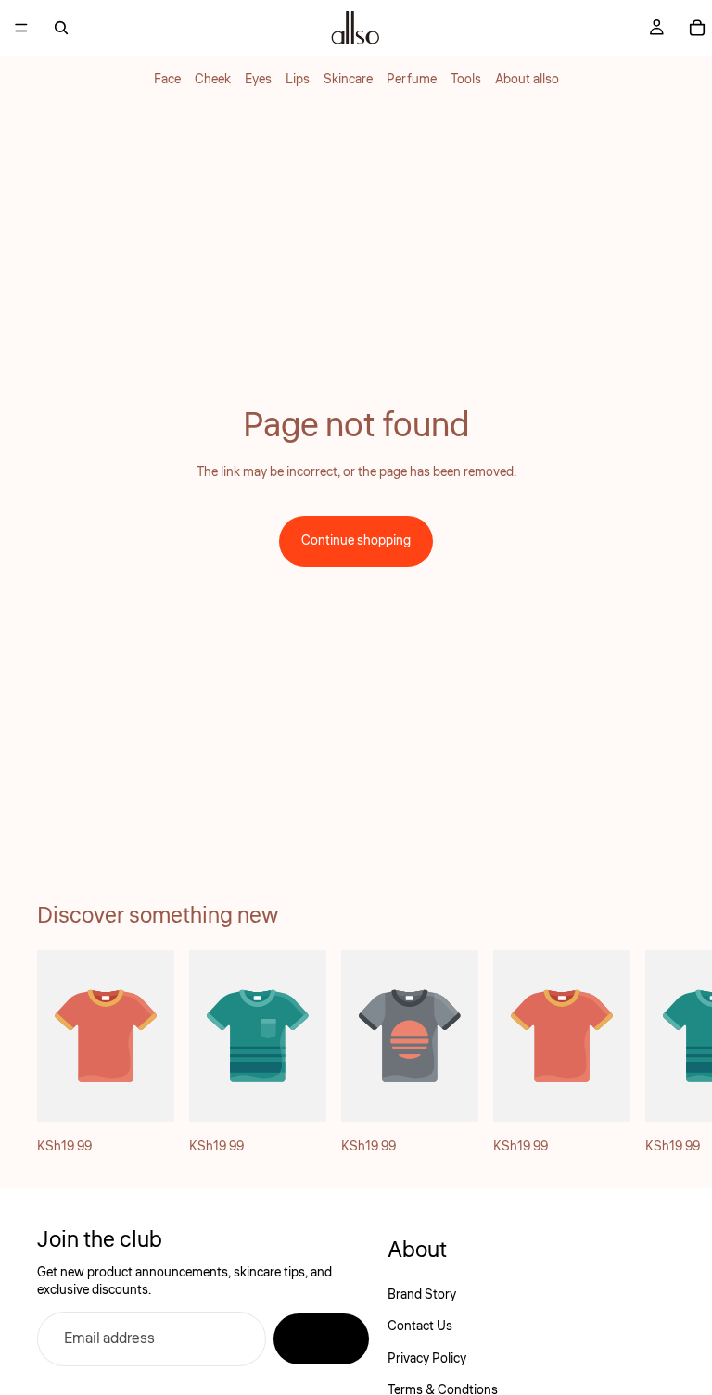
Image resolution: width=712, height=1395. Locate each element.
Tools (466, 79)
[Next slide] (654, 1054)
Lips (298, 79)
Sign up (321, 1339)
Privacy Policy (427, 1359)
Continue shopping (356, 541)
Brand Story (422, 1295)
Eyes (258, 79)
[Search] (61, 27)
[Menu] (21, 27)
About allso (527, 79)
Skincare (348, 79)
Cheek (213, 79)
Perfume (412, 79)
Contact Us (420, 1327)
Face (167, 79)
